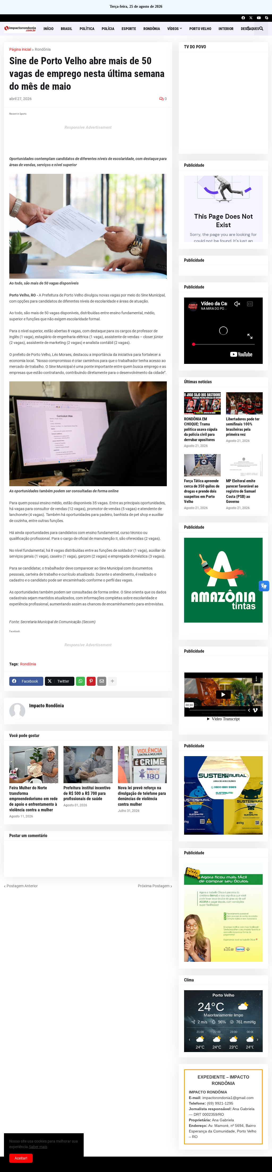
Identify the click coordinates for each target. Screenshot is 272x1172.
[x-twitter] (251, 18)
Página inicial (20, 49)
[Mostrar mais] (112, 681)
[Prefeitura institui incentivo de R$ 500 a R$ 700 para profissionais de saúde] (87, 764)
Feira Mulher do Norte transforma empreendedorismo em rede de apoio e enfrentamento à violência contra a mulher (33, 798)
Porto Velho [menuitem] (200, 29)
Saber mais (38, 1147)
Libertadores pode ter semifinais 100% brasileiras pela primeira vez (243, 427)
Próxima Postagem (153, 886)
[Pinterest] (91, 681)
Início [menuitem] (48, 29)
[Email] (101, 681)
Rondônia (43, 49)
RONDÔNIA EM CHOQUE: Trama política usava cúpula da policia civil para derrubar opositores (200, 429)
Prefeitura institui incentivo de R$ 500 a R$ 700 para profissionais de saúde (86, 793)
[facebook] (243, 18)
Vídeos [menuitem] (173, 29)
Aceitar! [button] (21, 1158)
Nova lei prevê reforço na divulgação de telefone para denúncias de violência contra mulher (142, 796)
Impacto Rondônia (46, 705)
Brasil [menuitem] (66, 29)
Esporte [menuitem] (129, 29)
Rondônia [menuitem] (151, 29)
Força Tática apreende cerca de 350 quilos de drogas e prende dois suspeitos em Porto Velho (201, 491)
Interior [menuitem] (226, 29)
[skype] (266, 18)
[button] (248, 29)
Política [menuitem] (87, 29)
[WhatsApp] (80, 681)
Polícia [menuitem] (108, 29)
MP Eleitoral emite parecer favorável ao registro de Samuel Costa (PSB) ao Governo (242, 491)
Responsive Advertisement (88, 127)
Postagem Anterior (22, 886)
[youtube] (259, 18)
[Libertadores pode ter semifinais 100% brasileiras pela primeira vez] (244, 403)
